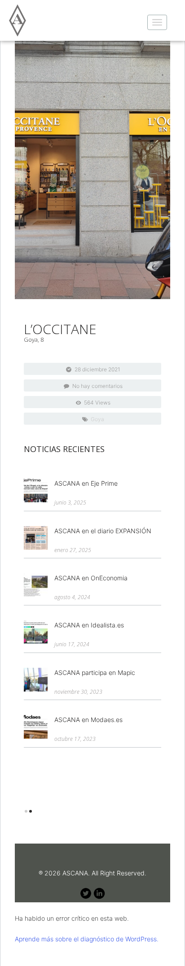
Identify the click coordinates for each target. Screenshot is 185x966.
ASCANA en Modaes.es (88, 719)
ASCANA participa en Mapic (94, 672)
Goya (97, 419)
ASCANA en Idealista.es (89, 625)
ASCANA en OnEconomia (91, 578)
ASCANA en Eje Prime (86, 483)
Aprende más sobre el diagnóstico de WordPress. (87, 939)
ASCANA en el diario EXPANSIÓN (102, 531)
